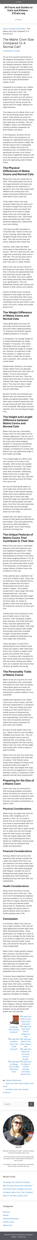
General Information (17, 29)
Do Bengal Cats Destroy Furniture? (16, 1182)
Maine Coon (7, 1225)
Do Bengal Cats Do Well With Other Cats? (14, 1068)
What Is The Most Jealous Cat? (15, 1196)
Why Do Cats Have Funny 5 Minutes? (17, 1186)
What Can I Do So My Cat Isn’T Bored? (25, 1055)
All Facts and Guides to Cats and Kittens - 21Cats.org (18, 10)
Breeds (6, 1215)
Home (5, 29)
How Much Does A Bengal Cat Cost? (25, 1033)
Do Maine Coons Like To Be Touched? (13, 1045)
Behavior (6, 1212)
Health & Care (8, 1222)
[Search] (31, 1104)
